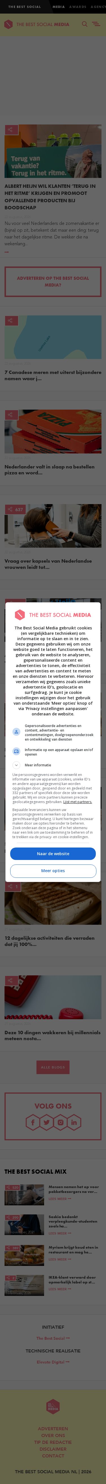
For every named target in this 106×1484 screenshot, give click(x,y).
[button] (53, 765)
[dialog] (53, 742)
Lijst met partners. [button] (77, 801)
